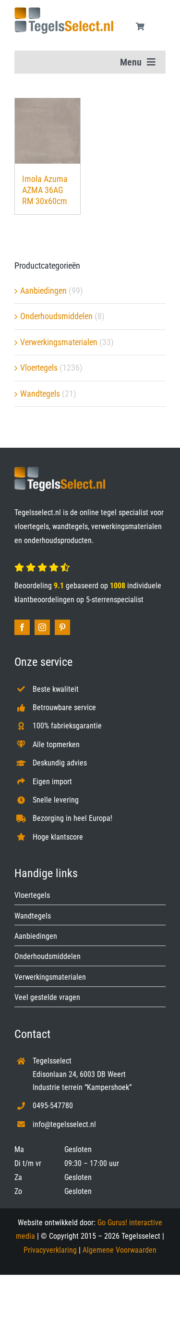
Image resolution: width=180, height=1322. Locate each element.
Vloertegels (39, 368)
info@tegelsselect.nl (64, 1124)
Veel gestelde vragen (47, 997)
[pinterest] (62, 627)
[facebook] (22, 627)
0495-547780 (53, 1105)
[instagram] (42, 627)
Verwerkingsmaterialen (58, 342)
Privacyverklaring (50, 1250)
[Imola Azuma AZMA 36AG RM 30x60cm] (47, 131)
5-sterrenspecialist (115, 599)
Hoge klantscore (58, 837)
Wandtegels (40, 394)
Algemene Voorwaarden (119, 1250)
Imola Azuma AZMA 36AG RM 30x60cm (45, 190)
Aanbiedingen (43, 290)
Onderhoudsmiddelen (56, 316)
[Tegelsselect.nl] (63, 11)
